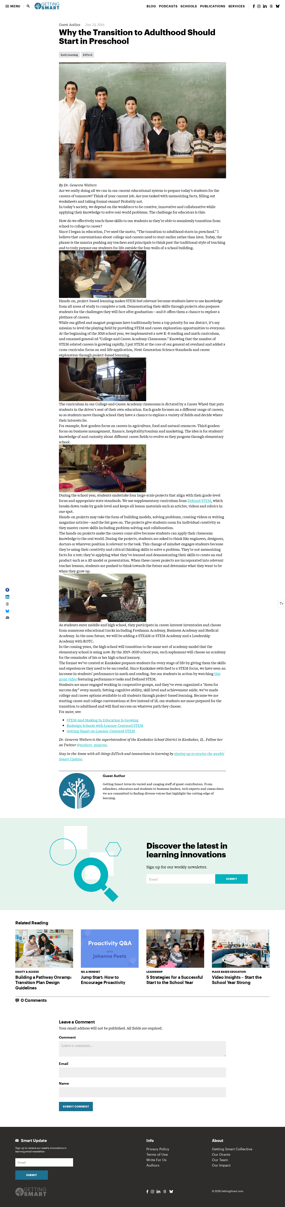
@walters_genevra (92, 744)
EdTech (87, 55)
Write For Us (156, 1160)
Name (64, 1083)
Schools (188, 6)
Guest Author (69, 24)
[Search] (28, 6)
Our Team (220, 1160)
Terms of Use (157, 1154)
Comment (67, 1037)
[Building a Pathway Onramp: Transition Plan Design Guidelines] (44, 948)
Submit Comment (76, 1106)
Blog (151, 6)
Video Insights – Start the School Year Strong (237, 980)
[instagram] (259, 6)
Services (236, 6)
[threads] (271, 6)
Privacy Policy (157, 1149)
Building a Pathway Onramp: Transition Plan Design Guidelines (43, 982)
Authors (152, 1165)
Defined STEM (199, 500)
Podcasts (168, 6)
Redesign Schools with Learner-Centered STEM (105, 725)
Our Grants (221, 1154)
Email (63, 1063)
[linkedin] (265, 6)
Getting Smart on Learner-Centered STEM (101, 730)
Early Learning (69, 55)
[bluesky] (278, 6)
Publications (212, 6)
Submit (231, 878)
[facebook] (254, 6)
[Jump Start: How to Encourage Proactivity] (110, 948)
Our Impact (221, 1165)
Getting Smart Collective (232, 1149)
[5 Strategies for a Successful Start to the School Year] (175, 948)
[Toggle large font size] (281, 603)
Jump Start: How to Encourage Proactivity (103, 980)
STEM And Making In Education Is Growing (102, 719)
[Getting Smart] (47, 6)
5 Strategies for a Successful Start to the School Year (174, 980)
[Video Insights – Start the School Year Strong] (241, 948)
